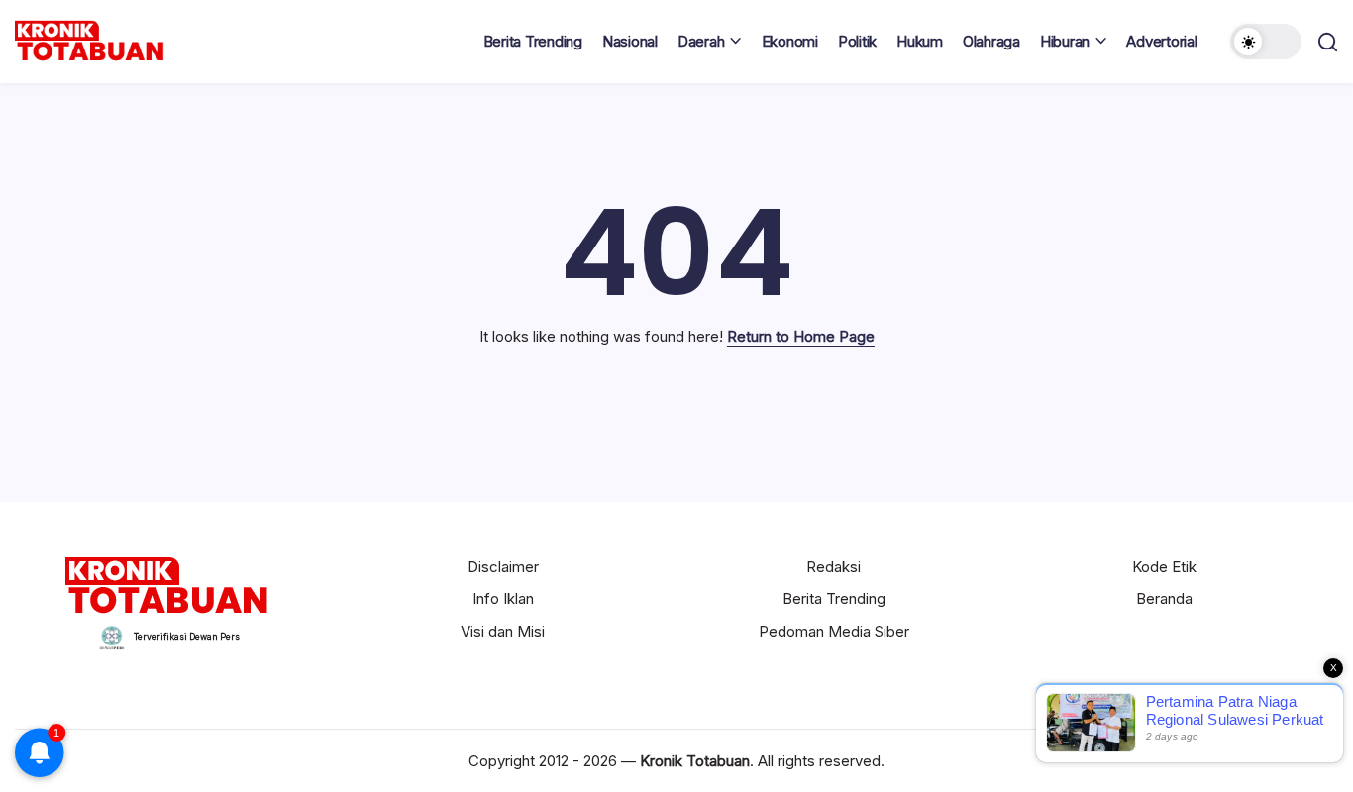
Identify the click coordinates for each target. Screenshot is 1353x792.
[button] (1265, 41)
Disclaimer (503, 566)
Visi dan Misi (503, 631)
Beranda (1164, 598)
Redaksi (833, 566)
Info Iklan (503, 598)
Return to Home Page (801, 336)
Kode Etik (1164, 566)
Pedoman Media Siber (834, 631)
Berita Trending (833, 598)
